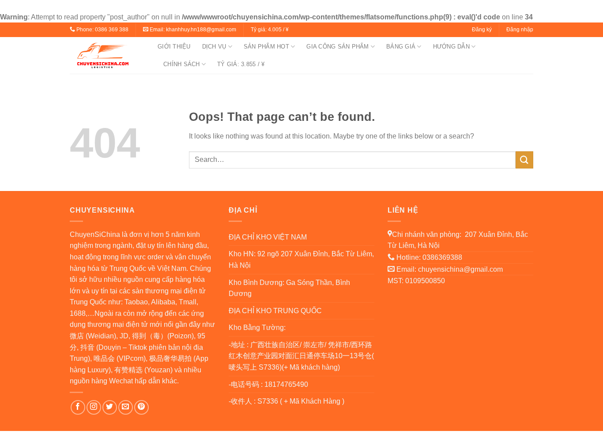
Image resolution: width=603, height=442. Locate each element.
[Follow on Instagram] (94, 407)
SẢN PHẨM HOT (266, 46)
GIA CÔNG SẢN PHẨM (337, 46)
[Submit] (524, 160)
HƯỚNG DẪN (451, 46)
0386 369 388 (111, 29)
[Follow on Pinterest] (141, 407)
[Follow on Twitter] (109, 407)
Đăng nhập (519, 29)
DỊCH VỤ (214, 46)
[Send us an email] (125, 407)
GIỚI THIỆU (174, 46)
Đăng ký (482, 29)
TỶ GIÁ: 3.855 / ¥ (240, 64)
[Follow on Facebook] (78, 407)
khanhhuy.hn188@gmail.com (201, 29)
